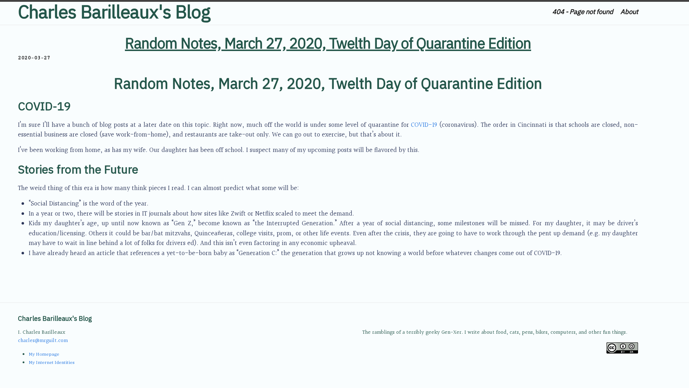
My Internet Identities (52, 362)
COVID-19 (424, 125)
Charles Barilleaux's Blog (114, 11)
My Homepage (44, 354)
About (629, 11)
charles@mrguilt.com (43, 341)
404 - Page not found (582, 11)
